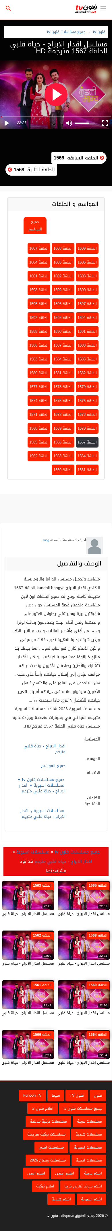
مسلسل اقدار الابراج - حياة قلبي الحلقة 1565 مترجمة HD (64, 913)
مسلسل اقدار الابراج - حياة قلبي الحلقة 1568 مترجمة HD (64, 963)
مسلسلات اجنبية (89, 1160)
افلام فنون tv (42, 1108)
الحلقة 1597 (87, 303)
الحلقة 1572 (63, 414)
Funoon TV (32, 1095)
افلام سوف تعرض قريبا (83, 1186)
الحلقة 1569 (63, 428)
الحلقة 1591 (87, 331)
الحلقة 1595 (39, 303)
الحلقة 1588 (87, 345)
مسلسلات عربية (89, 1121)
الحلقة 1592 (39, 317)
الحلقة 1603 (87, 276)
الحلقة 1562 (39, 456)
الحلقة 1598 (39, 290)
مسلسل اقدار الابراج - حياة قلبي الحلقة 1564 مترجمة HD (64, 1062)
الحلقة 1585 (87, 359)
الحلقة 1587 (63, 345)
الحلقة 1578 (63, 386)
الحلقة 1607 (39, 248)
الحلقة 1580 (39, 373)
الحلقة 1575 (63, 400)
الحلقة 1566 (63, 442)
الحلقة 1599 (63, 290)
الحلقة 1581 (63, 373)
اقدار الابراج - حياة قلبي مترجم (42, 788)
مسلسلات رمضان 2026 (48, 1160)
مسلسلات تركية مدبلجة (48, 1121)
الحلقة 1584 (63, 359)
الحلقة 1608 (63, 248)
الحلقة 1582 (87, 373)
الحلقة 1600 (87, 290)
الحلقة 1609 (87, 248)
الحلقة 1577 (39, 386)
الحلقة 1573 (87, 414)
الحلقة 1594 (87, 317)
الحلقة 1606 (87, 262)
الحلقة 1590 (63, 331)
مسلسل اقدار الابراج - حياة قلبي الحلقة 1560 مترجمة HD (64, 1012)
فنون (98, 1095)
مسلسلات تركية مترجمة (46, 1134)
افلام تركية (45, 1186)
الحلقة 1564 (87, 456)
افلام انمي (36, 1173)
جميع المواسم (35, 225)
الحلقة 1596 (63, 303)
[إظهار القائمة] (103, 8)
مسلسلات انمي (51, 1147)
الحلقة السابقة (77, 157)
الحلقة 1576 (87, 400)
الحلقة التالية (33, 169)
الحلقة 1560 (63, 469)
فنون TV (77, 1095)
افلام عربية (93, 1173)
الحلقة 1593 (63, 317)
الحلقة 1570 (87, 428)
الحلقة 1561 (87, 469)
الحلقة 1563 (63, 456)
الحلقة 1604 (39, 262)
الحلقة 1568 (39, 428)
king (46, 540)
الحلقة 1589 (39, 331)
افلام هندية (61, 1199)
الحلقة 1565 (39, 442)
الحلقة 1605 (63, 262)
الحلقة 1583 (39, 359)
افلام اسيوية (91, 1199)
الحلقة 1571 (39, 414)
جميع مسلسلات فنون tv (66, 31)
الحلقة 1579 (87, 386)
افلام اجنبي (64, 1173)
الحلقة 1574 (39, 400)
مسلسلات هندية (89, 1134)
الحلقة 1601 (39, 276)
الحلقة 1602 (63, 276)
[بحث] (8, 8)
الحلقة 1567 (87, 442)
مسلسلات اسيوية (49, 785)
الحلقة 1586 (39, 345)
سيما (56, 1095)
